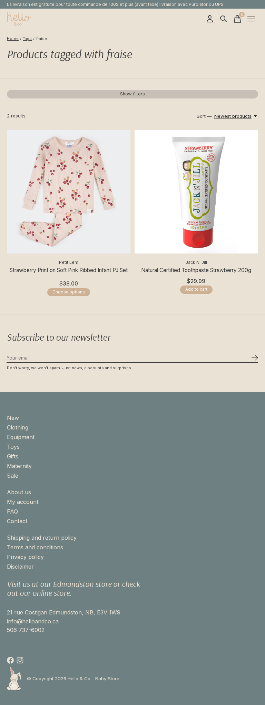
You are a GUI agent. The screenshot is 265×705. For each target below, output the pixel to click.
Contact (17, 521)
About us (19, 492)
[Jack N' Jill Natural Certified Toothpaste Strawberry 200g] (196, 191)
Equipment (21, 437)
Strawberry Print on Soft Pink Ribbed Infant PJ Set (69, 270)
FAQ (12, 511)
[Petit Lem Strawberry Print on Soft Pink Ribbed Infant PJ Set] (68, 191)
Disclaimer (20, 566)
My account (22, 501)
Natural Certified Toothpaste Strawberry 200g (196, 270)
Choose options (68, 292)
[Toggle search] (223, 19)
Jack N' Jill (196, 262)
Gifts (12, 456)
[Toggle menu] (251, 19)
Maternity (19, 466)
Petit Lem (68, 262)
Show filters (132, 93)
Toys (13, 446)
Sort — (204, 116)
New (13, 417)
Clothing (17, 427)
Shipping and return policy (42, 537)
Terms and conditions (35, 547)
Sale (12, 475)
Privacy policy (25, 556)
